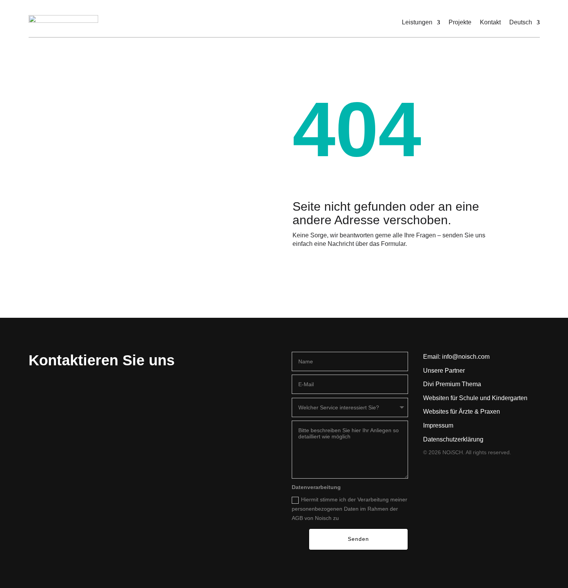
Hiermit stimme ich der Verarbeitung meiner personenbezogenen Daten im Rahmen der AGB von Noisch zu (349, 508)
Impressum (438, 425)
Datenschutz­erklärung (453, 439)
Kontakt (490, 22)
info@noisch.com (466, 356)
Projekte (460, 22)
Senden (358, 539)
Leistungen (417, 22)
